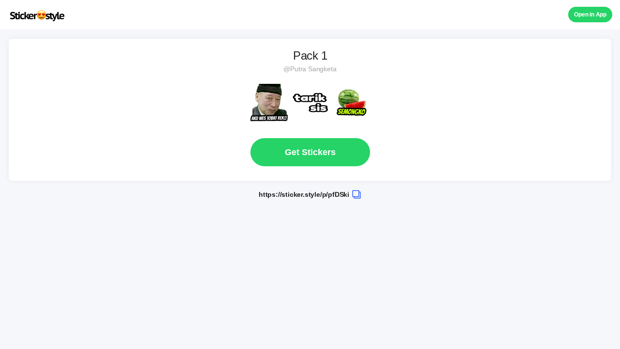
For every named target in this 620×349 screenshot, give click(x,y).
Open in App (590, 14)
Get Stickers (310, 152)
